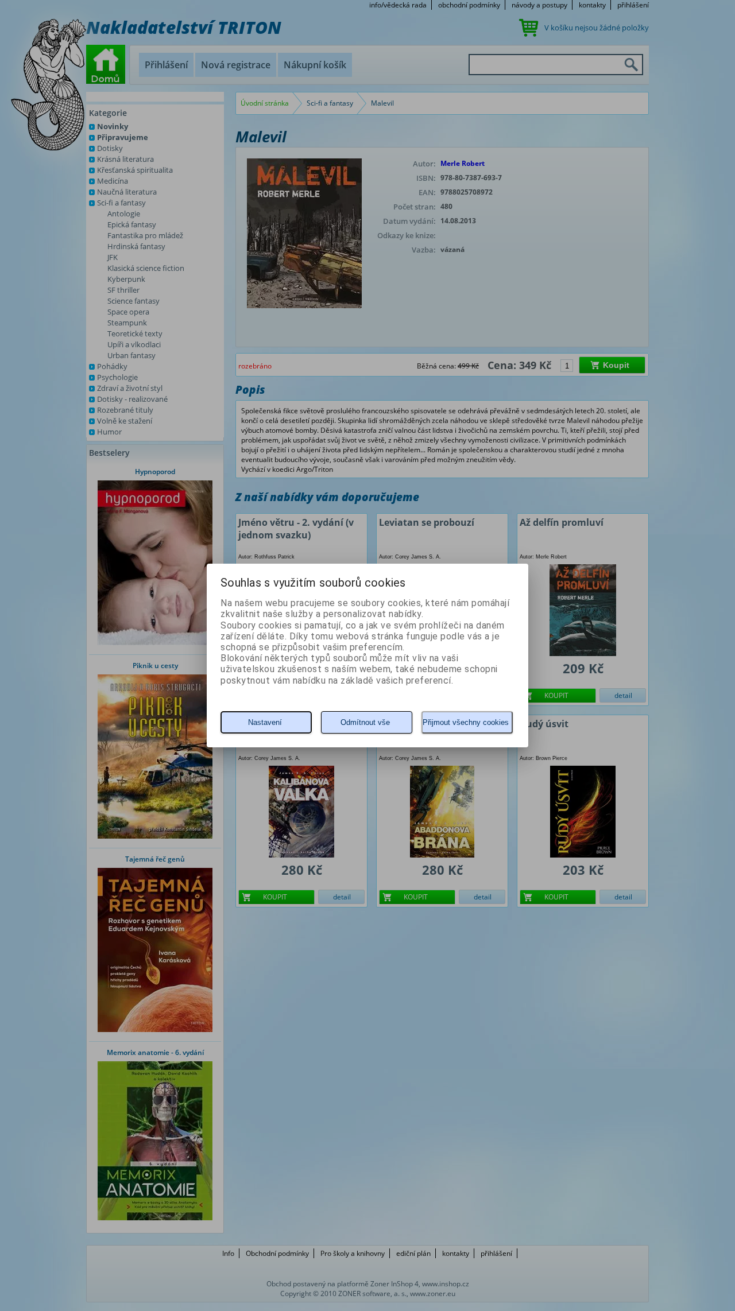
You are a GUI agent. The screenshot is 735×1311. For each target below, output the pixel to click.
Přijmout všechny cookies (466, 722)
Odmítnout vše (365, 722)
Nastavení (265, 722)
